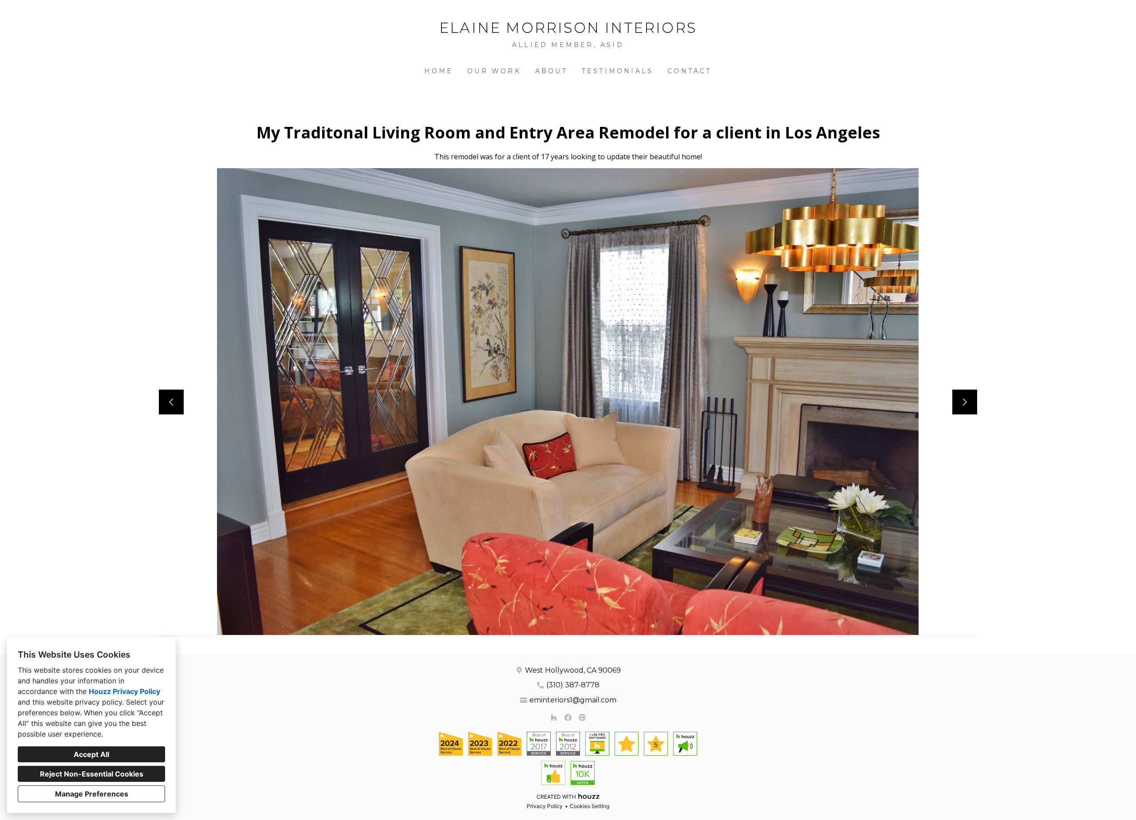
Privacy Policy (545, 806)
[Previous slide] (171, 402)
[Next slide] (964, 402)
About (551, 71)
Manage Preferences (91, 793)
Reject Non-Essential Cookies (91, 773)
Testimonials (617, 71)
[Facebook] (568, 717)
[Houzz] (554, 717)
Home (438, 71)
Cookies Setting (589, 806)
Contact (689, 71)
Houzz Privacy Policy (124, 691)
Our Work (494, 71)
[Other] (582, 717)
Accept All (91, 754)
